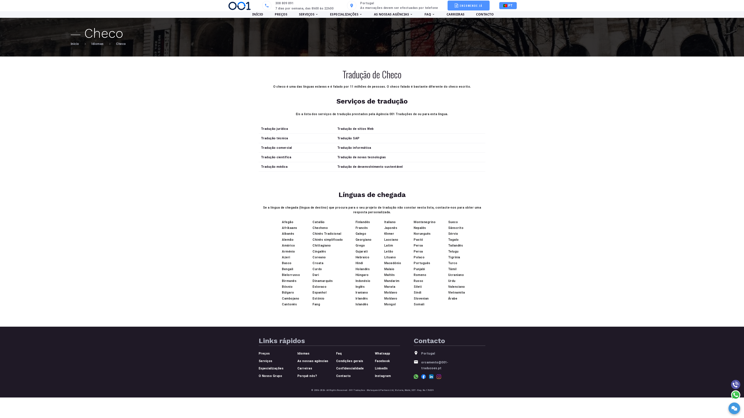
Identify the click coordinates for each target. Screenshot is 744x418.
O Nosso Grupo (270, 376)
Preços (264, 353)
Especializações (271, 368)
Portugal (367, 3)
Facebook (382, 361)
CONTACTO (485, 14)
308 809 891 (284, 3)
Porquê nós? (307, 376)
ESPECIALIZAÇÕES (344, 14)
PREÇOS (281, 14)
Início (75, 44)
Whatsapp (382, 353)
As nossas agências (312, 361)
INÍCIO (257, 14)
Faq (339, 353)
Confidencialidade (350, 368)
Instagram (383, 376)
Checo (121, 44)
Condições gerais (349, 361)
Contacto (343, 376)
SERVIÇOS (307, 14)
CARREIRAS (456, 14)
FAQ (428, 14)
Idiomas (97, 44)
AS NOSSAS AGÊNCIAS (391, 14)
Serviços (265, 361)
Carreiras (304, 368)
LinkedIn (381, 368)
